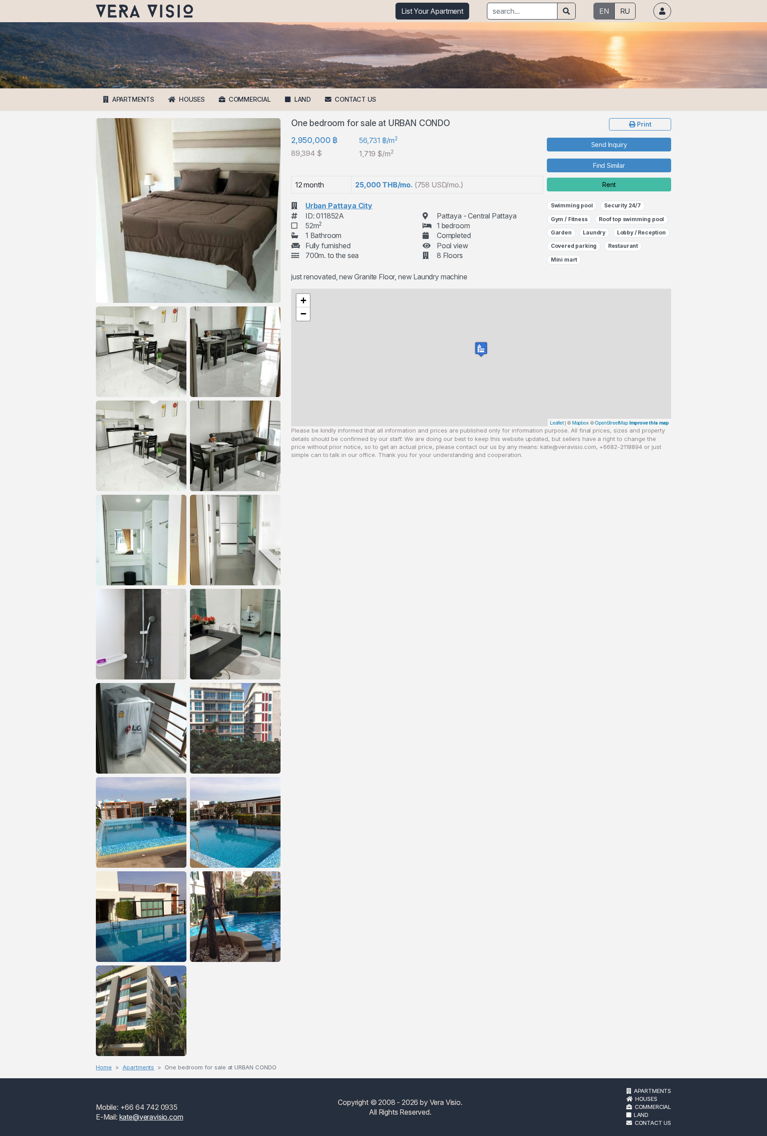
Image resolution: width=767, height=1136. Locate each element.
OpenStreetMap (611, 422)
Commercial (250, 99)
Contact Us (355, 99)
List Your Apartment (432, 11)
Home (104, 1067)
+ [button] (303, 300)
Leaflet (557, 422)
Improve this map (649, 422)
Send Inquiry (609, 144)
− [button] (303, 313)
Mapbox (580, 422)
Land (302, 99)
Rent (608, 184)
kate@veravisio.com (151, 1116)
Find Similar (609, 165)
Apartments (133, 99)
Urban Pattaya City (338, 205)
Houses (192, 99)
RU (625, 11)
